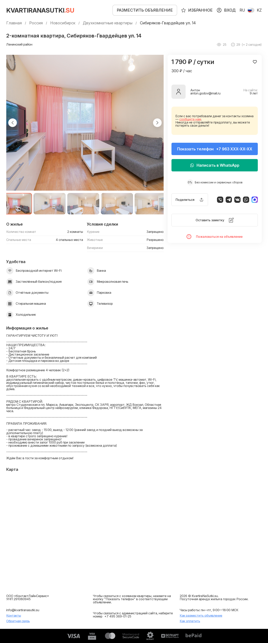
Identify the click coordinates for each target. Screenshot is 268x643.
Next (157, 122)
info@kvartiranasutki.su (22, 610)
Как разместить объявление (201, 615)
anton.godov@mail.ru (205, 93)
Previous (12, 122)
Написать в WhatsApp (218, 165)
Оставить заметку (210, 220)
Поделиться (185, 200)
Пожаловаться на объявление (219, 237)
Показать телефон (214, 149)
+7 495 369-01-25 (117, 616)
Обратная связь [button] (18, 621)
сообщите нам (190, 119)
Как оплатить (190, 621)
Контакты (13, 615)
